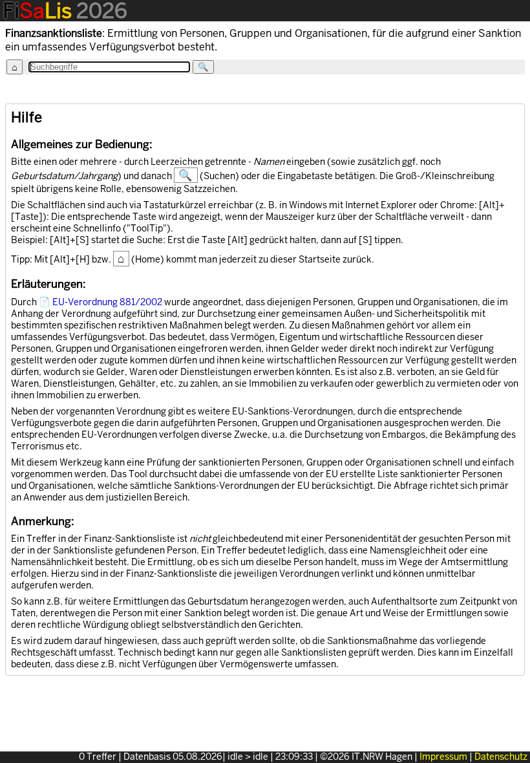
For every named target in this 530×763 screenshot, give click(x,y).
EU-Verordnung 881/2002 (107, 302)
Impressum (443, 756)
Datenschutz (500, 756)
